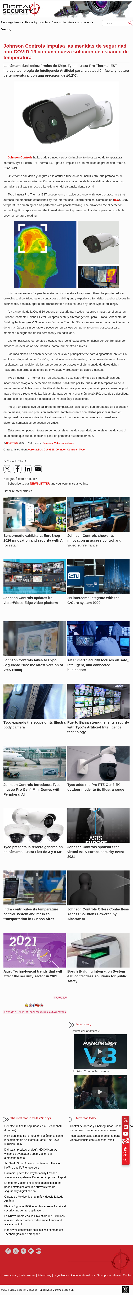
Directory (6, 29)
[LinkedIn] (28, 469)
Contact (127, 1275)
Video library (83, 1024)
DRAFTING (12, 443)
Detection (48, 443)
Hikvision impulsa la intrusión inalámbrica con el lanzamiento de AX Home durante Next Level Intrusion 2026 (34, 1140)
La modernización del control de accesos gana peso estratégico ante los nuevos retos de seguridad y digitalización (32, 1187)
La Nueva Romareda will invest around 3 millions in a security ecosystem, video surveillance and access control (34, 1220)
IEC (116, 200)
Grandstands (75, 22)
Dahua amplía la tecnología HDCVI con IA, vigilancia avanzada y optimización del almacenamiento (30, 1153)
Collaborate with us (83, 1275)
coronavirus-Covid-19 (41, 449)
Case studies (59, 22)
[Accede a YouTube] (125, 1134)
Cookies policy (10, 1275)
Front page (7, 21)
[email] (38, 469)
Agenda (88, 22)
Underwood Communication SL (56, 1289)
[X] (7, 469)
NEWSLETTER (40, 483)
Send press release (109, 1275)
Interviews (44, 22)
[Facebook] (18, 469)
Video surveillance (64, 443)
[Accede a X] (125, 1120)
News (18, 22)
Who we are (28, 1275)
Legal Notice (61, 1275)
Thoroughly (31, 22)
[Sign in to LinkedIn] (125, 1127)
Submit (130, 22)
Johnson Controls (20, 157)
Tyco (82, 449)
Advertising (44, 1275)
